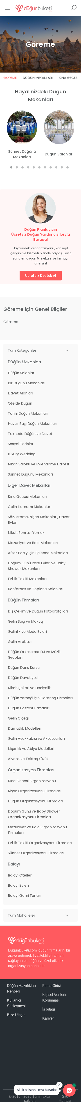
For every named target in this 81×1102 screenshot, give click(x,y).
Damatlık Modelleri (24, 728)
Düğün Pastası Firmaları (29, 708)
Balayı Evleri (18, 885)
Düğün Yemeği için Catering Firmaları (40, 698)
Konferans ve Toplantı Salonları (35, 589)
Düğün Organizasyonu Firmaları (35, 801)
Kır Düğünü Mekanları (26, 383)
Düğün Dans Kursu (24, 667)
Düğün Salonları (21, 373)
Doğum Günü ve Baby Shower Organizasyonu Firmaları (34, 814)
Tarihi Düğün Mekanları (28, 413)
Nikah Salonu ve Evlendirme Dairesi (38, 464)
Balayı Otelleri (20, 875)
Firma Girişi (51, 986)
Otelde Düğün (20, 403)
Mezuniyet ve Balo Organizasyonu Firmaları (37, 829)
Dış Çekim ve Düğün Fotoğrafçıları (38, 611)
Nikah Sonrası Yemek (26, 532)
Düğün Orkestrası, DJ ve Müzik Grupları (34, 654)
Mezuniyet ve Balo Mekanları (33, 542)
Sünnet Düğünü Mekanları (30, 474)
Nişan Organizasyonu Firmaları (34, 791)
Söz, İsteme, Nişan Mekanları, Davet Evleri (39, 519)
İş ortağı (48, 1009)
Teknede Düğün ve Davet (30, 433)
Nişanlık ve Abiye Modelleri (31, 748)
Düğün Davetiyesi (23, 677)
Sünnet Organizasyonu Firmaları (36, 853)
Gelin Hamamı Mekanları (29, 506)
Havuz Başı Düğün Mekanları (32, 423)
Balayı (14, 864)
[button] (40, 350)
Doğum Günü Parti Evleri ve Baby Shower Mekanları (36, 565)
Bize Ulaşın (16, 1015)
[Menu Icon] (7, 9)
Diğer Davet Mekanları (29, 485)
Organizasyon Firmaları (31, 770)
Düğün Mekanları (38, 77)
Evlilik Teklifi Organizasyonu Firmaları (40, 842)
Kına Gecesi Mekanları (27, 496)
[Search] (73, 9)
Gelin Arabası (20, 641)
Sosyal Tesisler (21, 443)
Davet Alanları (20, 393)
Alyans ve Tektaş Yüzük (28, 758)
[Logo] (34, 8)
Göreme (10, 77)
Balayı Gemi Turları (24, 895)
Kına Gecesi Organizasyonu (32, 780)
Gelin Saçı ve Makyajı (26, 621)
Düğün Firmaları (23, 600)
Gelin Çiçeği (18, 718)
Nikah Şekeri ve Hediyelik (29, 687)
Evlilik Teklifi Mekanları (27, 578)
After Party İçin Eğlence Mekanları (38, 553)
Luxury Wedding (21, 454)
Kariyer (48, 1018)
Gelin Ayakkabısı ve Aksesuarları (36, 738)
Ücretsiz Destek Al (40, 275)
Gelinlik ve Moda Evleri (27, 631)
